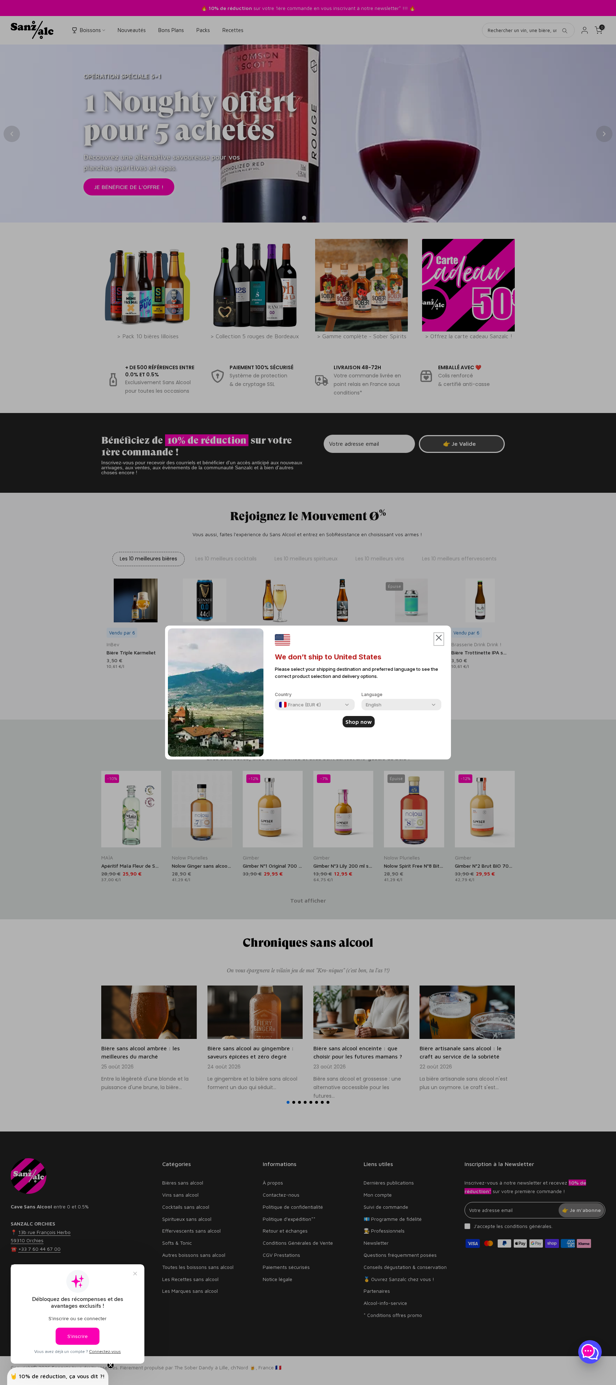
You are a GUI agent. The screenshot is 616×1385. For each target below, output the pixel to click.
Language (372, 694)
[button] (438, 639)
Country (283, 694)
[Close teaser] (110, 1365)
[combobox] (300, 704)
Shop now (358, 721)
